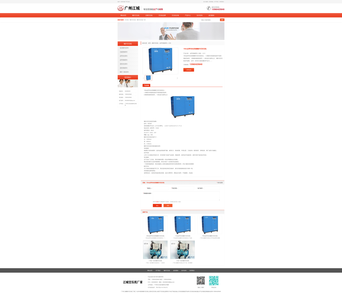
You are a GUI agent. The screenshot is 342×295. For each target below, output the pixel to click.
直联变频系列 (123, 68)
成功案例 (211, 15)
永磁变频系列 (123, 52)
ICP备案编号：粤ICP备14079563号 (158, 287)
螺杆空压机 (135, 15)
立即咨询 (188, 70)
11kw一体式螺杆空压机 (182, 261)
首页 (149, 43)
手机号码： (174, 188)
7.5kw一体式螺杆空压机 (155, 261)
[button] (143, 78)
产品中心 (188, 15)
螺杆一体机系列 (124, 72)
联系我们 (222, 1)
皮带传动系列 (123, 56)
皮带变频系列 (163, 43)
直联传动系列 (123, 64)
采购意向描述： (147, 193)
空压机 (127, 20)
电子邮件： (201, 188)
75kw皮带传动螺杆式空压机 (210, 236)
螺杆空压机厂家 (141, 20)
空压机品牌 (162, 15)
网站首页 (123, 15)
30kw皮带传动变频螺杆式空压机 (155, 236)
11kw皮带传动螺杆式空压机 (182, 236)
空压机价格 (175, 15)
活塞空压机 (149, 15)
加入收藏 (205, 1)
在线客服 (211, 1)
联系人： (149, 188)
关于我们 (216, 1)
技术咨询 (199, 15)
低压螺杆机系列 (124, 48)
